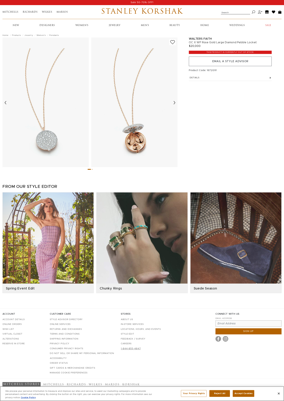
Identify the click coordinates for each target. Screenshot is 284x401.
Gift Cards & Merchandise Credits (72, 368)
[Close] (278, 393)
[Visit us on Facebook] (218, 339)
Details (194, 78)
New (16, 25)
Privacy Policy (59, 344)
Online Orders (12, 324)
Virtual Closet (12, 334)
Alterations (10, 339)
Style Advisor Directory (66, 319)
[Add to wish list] (172, 42)
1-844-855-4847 (131, 349)
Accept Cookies (243, 393)
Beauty (174, 25)
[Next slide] (174, 102)
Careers (126, 344)
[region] (142, 393)
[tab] (89, 169)
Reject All (219, 393)
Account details (13, 319)
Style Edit (127, 334)
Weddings (237, 25)
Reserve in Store (13, 344)
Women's (81, 25)
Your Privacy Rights (194, 393)
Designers (47, 25)
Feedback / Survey (133, 339)
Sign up (248, 331)
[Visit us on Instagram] (225, 339)
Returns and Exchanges (66, 329)
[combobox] (235, 12)
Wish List (8, 329)
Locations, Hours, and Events (141, 329)
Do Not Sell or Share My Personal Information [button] (82, 353)
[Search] (253, 12)
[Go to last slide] (5, 102)
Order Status (59, 363)
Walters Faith (200, 38)
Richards (30, 12)
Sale (268, 25)
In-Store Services (132, 324)
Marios (62, 12)
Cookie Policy (28, 398)
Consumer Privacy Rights (66, 349)
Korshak (131, 384)
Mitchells (10, 12)
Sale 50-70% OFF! (142, 2)
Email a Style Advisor (230, 61)
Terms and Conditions (65, 334)
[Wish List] (274, 12)
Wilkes (47, 12)
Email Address (223, 318)
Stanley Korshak (142, 12)
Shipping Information (64, 339)
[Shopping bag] (280, 12)
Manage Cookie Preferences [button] (69, 373)
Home (204, 25)
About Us (127, 319)
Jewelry (114, 25)
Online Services (60, 324)
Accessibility (58, 358)
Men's (145, 25)
